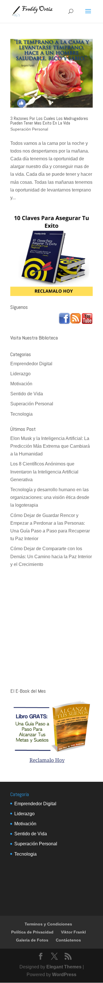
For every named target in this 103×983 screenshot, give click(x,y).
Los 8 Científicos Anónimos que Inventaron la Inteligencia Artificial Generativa (44, 471)
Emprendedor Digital (31, 363)
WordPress (64, 974)
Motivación (21, 383)
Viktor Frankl (73, 932)
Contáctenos (68, 940)
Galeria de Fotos (32, 940)
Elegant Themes (64, 966)
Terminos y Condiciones (48, 924)
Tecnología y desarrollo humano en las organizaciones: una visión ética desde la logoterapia (49, 497)
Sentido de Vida (26, 393)
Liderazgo (20, 373)
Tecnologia (21, 414)
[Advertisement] (51, 628)
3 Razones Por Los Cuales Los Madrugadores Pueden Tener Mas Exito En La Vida (49, 120)
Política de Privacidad (32, 932)
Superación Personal (29, 129)
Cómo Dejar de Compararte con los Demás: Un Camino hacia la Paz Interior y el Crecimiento (51, 556)
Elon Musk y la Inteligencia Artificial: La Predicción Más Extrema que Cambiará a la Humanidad (50, 446)
